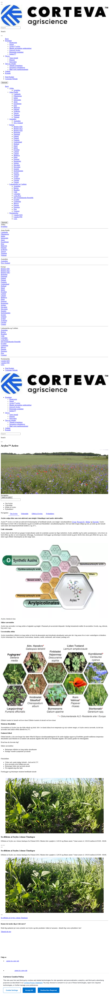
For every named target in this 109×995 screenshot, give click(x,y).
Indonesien (17, 100)
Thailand (17, 115)
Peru (15, 209)
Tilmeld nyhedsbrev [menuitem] (16, 66)
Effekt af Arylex (10, 507)
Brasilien (17, 190)
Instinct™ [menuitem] (12, 54)
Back (7, 39)
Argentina (17, 186)
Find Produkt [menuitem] (9, 77)
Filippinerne (18, 96)
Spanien (16, 169)
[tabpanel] (54, 646)
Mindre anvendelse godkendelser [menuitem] (20, 48)
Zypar (74, 522)
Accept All (29, 990)
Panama (16, 205)
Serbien (16, 163)
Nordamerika (13, 213)
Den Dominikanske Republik (23, 198)
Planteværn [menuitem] (13, 42)
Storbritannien (18, 171)
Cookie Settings (12, 990)
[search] (2, 35)
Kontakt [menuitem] (8, 73)
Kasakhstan (17, 104)
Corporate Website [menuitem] (11, 79)
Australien (12, 119)
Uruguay (17, 211)
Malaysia (17, 107)
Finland (16, 138)
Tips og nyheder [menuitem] (10, 64)
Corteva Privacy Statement (33, 982)
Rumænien (17, 161)
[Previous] (2, 845)
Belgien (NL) (18, 128)
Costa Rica (17, 196)
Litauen (16, 153)
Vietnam (16, 117)
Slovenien (17, 167)
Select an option (7, 497)
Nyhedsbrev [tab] (50, 514)
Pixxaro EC (81, 522)
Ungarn (16, 182)
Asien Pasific (13, 92)
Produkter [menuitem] (8, 41)
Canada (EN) (18, 215)
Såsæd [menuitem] (11, 44)
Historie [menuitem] (12, 60)
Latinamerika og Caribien (18, 184)
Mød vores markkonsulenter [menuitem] (18, 69)
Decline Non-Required (48, 990)
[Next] (4, 845)
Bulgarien (17, 132)
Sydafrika (17, 90)
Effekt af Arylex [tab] (37, 514)
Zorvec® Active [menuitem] (14, 50)
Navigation (4, 495)
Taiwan (16, 113)
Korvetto (96, 522)
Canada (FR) (18, 217)
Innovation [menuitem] (13, 62)
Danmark (4, 82)
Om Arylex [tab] (14, 514)
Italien (16, 148)
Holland (16, 144)
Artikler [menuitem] (7, 71)
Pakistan (16, 109)
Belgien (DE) (18, 130)
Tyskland (17, 178)
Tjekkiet (16, 175)
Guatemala (17, 201)
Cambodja (17, 94)
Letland (16, 152)
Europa (11, 125)
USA (15, 219)
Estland (16, 136)
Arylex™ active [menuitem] (14, 46)
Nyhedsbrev (9, 509)
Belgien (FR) (18, 127)
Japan (15, 102)
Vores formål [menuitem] (13, 58)
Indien (16, 98)
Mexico (16, 203)
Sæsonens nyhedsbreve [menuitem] (17, 67)
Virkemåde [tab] (24, 514)
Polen (15, 157)
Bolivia (16, 188)
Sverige (16, 173)
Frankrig (16, 140)
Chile (15, 192)
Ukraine (16, 180)
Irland (16, 146)
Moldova (17, 155)
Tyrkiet (16, 176)
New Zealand (18, 123)
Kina (15, 105)
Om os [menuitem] (7, 56)
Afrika (11, 88)
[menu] (2, 2)
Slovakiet (17, 165)
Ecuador (16, 199)
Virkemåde (8, 505)
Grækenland (18, 142)
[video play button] (2, 914)
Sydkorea (17, 111)
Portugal (16, 159)
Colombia (17, 194)
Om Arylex (9, 503)
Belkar (88, 522)
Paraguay (17, 207)
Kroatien (16, 150)
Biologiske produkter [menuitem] (16, 52)
